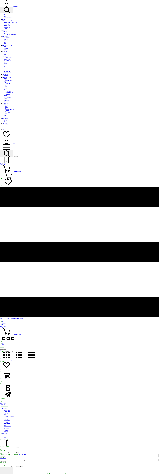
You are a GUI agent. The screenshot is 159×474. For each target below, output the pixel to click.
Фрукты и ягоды (4, 31)
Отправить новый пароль (19, 466)
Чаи (4, 65)
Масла (4, 68)
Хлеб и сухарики (4, 50)
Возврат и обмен (6, 125)
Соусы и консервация (7, 71)
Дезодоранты (7, 93)
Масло (4, 40)
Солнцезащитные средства (7, 97)
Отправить (17, 447)
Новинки (3, 14)
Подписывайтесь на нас (4, 406)
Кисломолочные (6, 39)
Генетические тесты (6, 100)
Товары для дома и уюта (5, 103)
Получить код (3, 456)
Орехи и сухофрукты (5, 74)
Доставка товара (6, 431)
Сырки (5, 47)
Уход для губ (7, 86)
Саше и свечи (5, 116)
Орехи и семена (6, 75)
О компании (5, 120)
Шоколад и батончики (7, 59)
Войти (14, 143)
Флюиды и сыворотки (8, 84)
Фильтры (1, 350)
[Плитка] (6, 357)
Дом (2, 324)
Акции (3, 129)
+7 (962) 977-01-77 (3, 164)
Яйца (4, 417)
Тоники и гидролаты (8, 82)
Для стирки (5, 114)
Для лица (5, 81)
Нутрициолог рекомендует (7, 410)
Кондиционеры (7, 79)
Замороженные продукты (5, 51)
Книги (5, 101)
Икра (4, 61)
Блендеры (6, 108)
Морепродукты (6, 63)
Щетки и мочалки (7, 94)
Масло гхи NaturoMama (7, 37)
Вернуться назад (6, 15)
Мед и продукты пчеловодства (8, 57)
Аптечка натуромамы (5, 21)
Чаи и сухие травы (4, 64)
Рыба (4, 62)
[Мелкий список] (32, 357)
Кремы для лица (7, 83)
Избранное (14, 137)
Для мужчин (5, 95)
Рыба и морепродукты (7, 420)
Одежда (5, 102)
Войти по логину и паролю (22, 454)
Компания (3, 119)
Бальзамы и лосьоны (8, 91)
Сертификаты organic (5, 118)
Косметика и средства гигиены (6, 77)
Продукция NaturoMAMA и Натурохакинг (8, 20)
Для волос (5, 78)
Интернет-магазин (4, 123)
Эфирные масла (4, 117)
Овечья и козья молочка (7, 41)
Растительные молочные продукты (7, 45)
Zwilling (6, 107)
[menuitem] (80, 14)
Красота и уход (4, 323)
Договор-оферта (4, 433)
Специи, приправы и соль (7, 72)
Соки (4, 33)
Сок (4, 52)
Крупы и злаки (6, 28)
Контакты (5, 122)
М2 (4, 38)
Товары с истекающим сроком (8, 17)
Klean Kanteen (7, 105)
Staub (6, 106)
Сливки (5, 42)
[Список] (19, 357)
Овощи (3, 30)
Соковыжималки (7, 112)
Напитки (3, 32)
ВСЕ (7, 378)
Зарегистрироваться (3, 458)
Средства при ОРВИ (6, 24)
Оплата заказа (6, 124)
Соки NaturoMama (4, 19)
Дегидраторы (7, 110)
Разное (5, 49)
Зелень (5, 54)
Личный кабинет (15, 6)
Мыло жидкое (6, 89)
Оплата (3, 128)
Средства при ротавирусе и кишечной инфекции (11, 22)
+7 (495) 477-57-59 (3, 163)
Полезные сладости (4, 56)
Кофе (4, 35)
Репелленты (5, 98)
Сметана (5, 43)
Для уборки (5, 115)
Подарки (5, 99)
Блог (4, 121)
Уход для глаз (7, 85)
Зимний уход (5, 88)
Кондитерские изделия (7, 27)
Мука (4, 69)
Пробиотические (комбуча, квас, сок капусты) (10, 34)
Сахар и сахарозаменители (7, 60)
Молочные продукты (5, 36)
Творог (5, 44)
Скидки (5, 16)
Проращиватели (7, 111)
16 (5, 378)
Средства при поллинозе (7, 25)
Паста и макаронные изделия (8, 29)
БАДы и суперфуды (5, 73)
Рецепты (3, 76)
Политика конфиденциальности (6, 432)
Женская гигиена (6, 96)
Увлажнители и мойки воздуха (9, 109)
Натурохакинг (6, 409)
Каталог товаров (4, 408)
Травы (4, 66)
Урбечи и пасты (6, 48)
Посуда (5, 104)
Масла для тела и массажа (9, 92)
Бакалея (5, 421)
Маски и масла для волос (8, 80)
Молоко (5, 46)
